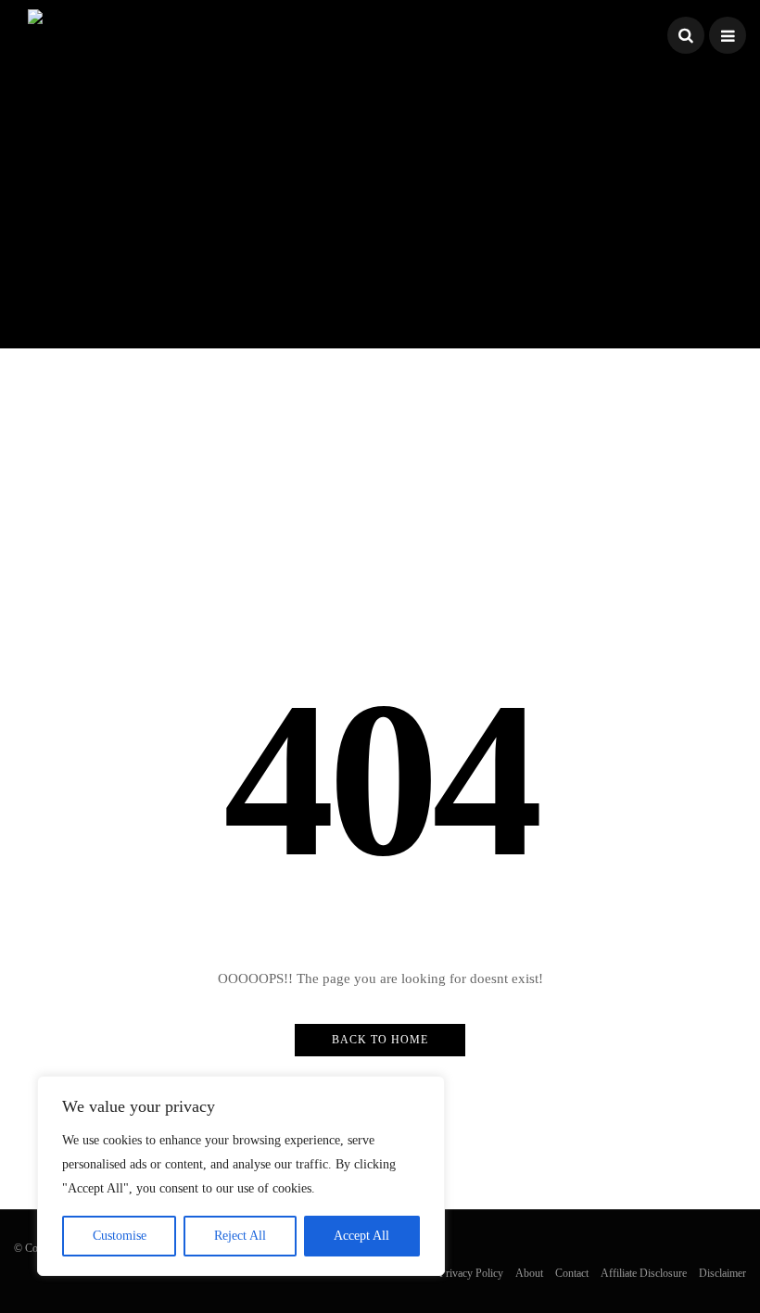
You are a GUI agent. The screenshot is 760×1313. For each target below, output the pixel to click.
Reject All (240, 1236)
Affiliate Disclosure (644, 1273)
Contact (572, 1273)
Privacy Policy (471, 1273)
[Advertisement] (380, 200)
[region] (241, 1176)
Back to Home (380, 1039)
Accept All (361, 1236)
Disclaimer (722, 1273)
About (529, 1273)
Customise (119, 1236)
